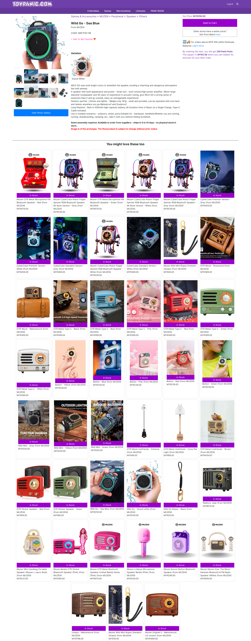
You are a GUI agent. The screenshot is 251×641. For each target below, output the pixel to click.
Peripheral (117, 16)
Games (107, 11)
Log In (230, 4)
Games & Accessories (83, 16)
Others (143, 16)
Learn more (198, 45)
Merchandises (123, 11)
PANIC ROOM (157, 11)
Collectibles (93, 11)
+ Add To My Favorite (83, 39)
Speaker (131, 16)
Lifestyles (141, 11)
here (218, 34)
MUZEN (103, 16)
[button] (237, 4)
